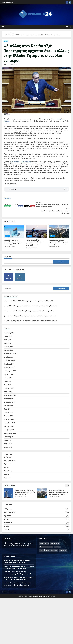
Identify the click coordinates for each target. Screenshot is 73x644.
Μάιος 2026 (7, 343)
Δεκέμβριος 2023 (9, 423)
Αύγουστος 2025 (9, 374)
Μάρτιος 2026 (8, 350)
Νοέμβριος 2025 (9, 364)
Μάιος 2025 (7, 385)
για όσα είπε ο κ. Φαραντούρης (21, 162)
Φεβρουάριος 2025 (10, 395)
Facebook (5, 592)
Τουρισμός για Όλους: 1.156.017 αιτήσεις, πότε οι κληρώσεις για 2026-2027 (14, 231)
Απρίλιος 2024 (8, 412)
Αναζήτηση (8, 257)
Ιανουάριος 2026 (9, 357)
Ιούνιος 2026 (8, 340)
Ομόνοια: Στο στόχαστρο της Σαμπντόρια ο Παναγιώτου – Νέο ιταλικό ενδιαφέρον (30, 321)
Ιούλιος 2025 (8, 378)
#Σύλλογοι (7, 478)
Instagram (12, 592)
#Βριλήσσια (7, 464)
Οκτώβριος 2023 (9, 430)
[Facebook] (67, 2)
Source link (7, 198)
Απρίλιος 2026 (8, 347)
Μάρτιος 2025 (8, 392)
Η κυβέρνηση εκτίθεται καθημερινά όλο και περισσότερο (55, 211)
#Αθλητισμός (8, 457)
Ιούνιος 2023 (8, 444)
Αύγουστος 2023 (9, 437)
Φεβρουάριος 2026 (10, 353)
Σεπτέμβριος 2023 (10, 433)
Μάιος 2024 (7, 409)
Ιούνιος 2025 (8, 381)
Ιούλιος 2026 (8, 336)
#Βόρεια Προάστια (9, 460)
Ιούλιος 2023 (8, 440)
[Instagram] (70, 2)
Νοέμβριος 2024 (9, 405)
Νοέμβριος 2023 (9, 426)
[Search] (70, 27)
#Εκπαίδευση (8, 471)
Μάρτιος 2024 (8, 416)
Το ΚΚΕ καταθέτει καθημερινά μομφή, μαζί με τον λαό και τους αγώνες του (52, 205)
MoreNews (42, 596)
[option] (19, 494)
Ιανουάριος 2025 (9, 399)
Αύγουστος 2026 (9, 333)
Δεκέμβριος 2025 (9, 360)
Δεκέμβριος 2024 (9, 402)
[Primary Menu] (67, 27)
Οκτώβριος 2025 (9, 367)
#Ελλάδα (6, 41)
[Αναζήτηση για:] (28, 288)
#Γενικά (6, 467)
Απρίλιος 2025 (8, 388)
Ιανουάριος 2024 (9, 419)
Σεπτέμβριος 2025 (10, 371)
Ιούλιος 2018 (8, 447)
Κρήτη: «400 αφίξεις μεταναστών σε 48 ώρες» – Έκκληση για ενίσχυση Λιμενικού (36, 231)
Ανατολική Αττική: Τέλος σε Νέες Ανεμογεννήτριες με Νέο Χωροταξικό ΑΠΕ (29, 311)
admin (5, 64)
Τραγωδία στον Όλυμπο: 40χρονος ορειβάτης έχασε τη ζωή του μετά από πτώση (59, 231)
